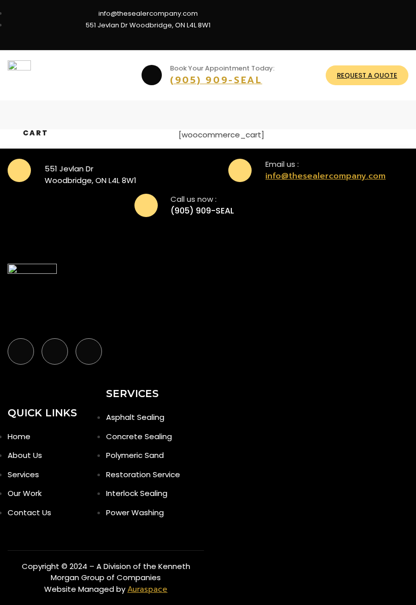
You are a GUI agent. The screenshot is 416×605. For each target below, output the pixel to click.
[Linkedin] (395, 23)
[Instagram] (360, 23)
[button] (15, 114)
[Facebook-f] (21, 351)
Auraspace (147, 589)
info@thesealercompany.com (325, 176)
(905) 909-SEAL (216, 80)
